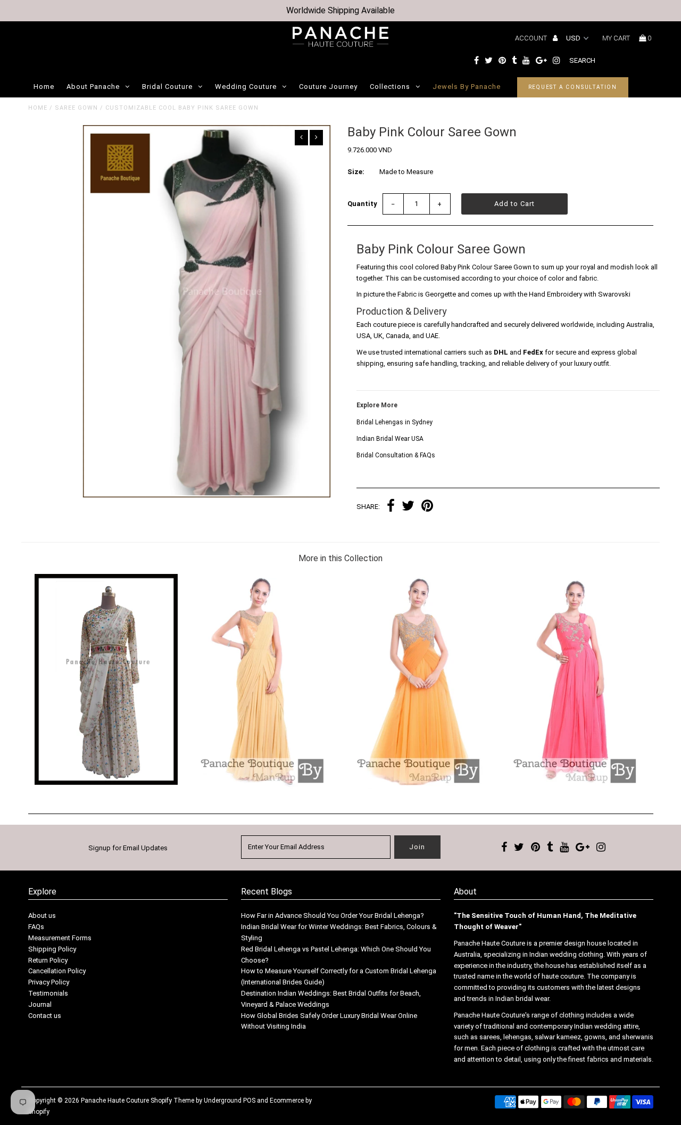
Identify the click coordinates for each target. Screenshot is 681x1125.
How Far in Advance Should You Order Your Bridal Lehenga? (332, 915)
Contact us (44, 1016)
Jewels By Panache (467, 87)
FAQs (36, 927)
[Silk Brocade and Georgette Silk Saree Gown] (262, 787)
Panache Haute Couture (115, 1100)
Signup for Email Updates (128, 848)
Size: (355, 172)
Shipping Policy (52, 949)
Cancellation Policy (57, 971)
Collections (390, 87)
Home (44, 87)
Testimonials (48, 993)
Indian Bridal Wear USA (389, 438)
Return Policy (48, 960)
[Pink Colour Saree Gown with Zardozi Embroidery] (574, 787)
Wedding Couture (246, 87)
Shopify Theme (172, 1100)
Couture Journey (328, 87)
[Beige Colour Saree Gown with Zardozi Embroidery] (418, 787)
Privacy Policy (48, 982)
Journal (40, 1004)
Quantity (362, 204)
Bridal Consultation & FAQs (395, 455)
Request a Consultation (573, 87)
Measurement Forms (60, 938)
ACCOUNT (532, 38)
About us (42, 915)
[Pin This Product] (427, 507)
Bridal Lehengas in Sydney (394, 422)
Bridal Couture (167, 87)
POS (249, 1100)
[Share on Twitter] (408, 507)
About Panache (93, 87)
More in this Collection (340, 558)
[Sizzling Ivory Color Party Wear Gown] (106, 782)
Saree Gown (76, 107)
